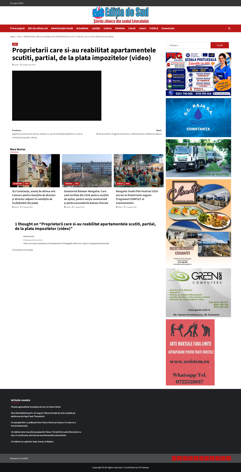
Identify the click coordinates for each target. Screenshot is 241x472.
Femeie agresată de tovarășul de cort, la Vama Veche (36, 407)
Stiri (15, 44)
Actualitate (82, 28)
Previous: (47, 134)
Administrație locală (62, 28)
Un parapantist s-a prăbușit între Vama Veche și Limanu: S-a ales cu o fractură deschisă (43, 424)
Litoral (131, 28)
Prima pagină (17, 28)
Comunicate (167, 28)
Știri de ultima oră (38, 28)
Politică (154, 28)
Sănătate (120, 28)
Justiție (96, 28)
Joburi (142, 28)
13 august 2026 (131, 207)
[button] (229, 28)
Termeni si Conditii (19, 458)
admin (17, 65)
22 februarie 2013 (29, 65)
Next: (129, 132)
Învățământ (17, 183)
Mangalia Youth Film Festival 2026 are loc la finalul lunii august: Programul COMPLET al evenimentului (137, 197)
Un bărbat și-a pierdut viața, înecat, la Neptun (32, 441)
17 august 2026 (27, 207)
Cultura (108, 28)
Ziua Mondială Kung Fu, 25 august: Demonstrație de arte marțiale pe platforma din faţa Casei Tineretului (43, 415)
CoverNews (129, 467)
